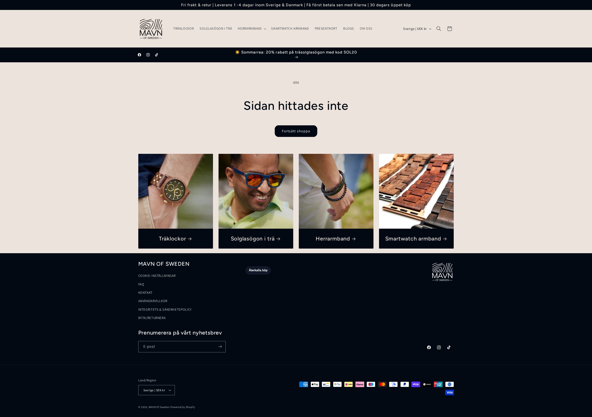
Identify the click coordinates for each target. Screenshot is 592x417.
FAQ (141, 284)
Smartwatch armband (413, 238)
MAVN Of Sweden (159, 407)
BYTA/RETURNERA (152, 318)
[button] (251, 29)
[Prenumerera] (220, 346)
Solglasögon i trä (252, 238)
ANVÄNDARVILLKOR (152, 301)
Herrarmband (333, 238)
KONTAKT (145, 292)
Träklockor (172, 238)
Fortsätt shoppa (296, 131)
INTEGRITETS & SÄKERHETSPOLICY (165, 309)
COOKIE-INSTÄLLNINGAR (157, 275)
